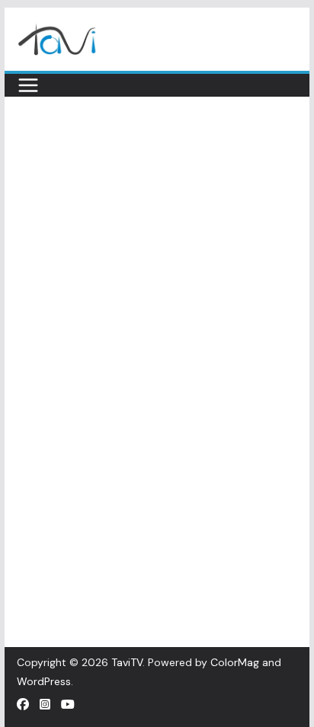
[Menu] (28, 85)
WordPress (44, 681)
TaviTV (127, 662)
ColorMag (234, 662)
